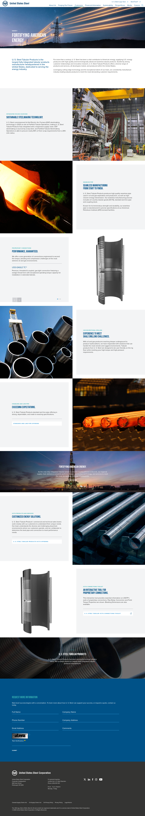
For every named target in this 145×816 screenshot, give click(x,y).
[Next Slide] (19, 300)
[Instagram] (96, 779)
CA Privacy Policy (48, 802)
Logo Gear (119, 2)
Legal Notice (68, 802)
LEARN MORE (72, 480)
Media (129, 5)
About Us (52, 5)
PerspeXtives (120, 5)
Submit (14, 750)
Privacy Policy (59, 802)
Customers (79, 5)
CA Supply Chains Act (35, 802)
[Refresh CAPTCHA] (29, 734)
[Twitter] (85, 779)
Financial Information (93, 5)
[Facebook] (92, 779)
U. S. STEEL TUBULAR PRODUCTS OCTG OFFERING (30, 542)
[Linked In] (89, 779)
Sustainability (108, 5)
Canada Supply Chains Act (19, 802)
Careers (137, 5)
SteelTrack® (135, 2)
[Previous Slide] (14, 300)
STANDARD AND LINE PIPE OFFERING (26, 423)
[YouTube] (100, 779)
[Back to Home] (15, 3)
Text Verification (18, 741)
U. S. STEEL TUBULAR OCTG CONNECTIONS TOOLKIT (102, 613)
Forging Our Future (65, 5)
